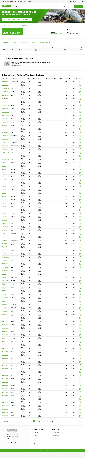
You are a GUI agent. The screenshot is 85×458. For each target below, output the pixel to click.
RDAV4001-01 (5, 351)
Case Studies (37, 443)
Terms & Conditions (29, 450)
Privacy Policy (38, 450)
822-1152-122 (5, 91)
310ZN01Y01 (4, 240)
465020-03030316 (4, 284)
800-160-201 (5, 98)
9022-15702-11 (5, 118)
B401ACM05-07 (5, 264)
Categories (16, 6)
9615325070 (5, 149)
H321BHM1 (4, 277)
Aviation (10, 25)
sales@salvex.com (57, 438)
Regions (33, 6)
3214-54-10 (4, 230)
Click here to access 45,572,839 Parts (16, 19)
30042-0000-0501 (5, 247)
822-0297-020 (5, 112)
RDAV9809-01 (5, 321)
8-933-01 (4, 166)
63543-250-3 (5, 297)
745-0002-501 (5, 85)
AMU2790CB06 (5, 267)
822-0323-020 (5, 88)
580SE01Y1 (4, 314)
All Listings (4, 25)
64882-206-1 (5, 311)
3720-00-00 (5, 237)
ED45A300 (4, 270)
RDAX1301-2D (5, 415)
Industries (36, 438)
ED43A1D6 (4, 274)
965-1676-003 (5, 125)
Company (36, 432)
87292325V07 (5, 122)
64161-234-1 (4, 307)
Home (58, 6)
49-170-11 (4, 294)
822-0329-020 (5, 152)
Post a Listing (79, 6)
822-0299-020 (5, 105)
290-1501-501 (5, 81)
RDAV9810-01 (5, 328)
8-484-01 (4, 162)
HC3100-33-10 (5, 280)
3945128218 (4, 220)
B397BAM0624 (5, 253)
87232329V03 (5, 135)
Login (71, 6)
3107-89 (4, 233)
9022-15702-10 (5, 115)
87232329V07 (5, 139)
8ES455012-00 (5, 132)
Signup (64, 6)
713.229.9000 (56, 432)
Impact (35, 435)
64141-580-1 (4, 304)
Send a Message (15, 67)
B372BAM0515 (5, 260)
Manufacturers (25, 6)
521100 (3, 301)
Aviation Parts (17, 25)
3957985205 (5, 223)
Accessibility (45, 450)
